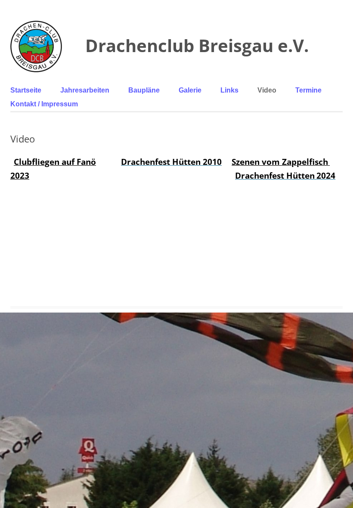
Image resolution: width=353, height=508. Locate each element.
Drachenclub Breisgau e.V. (197, 45)
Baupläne (144, 90)
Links (229, 90)
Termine (308, 90)
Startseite (25, 90)
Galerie (190, 90)
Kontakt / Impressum (44, 104)
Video (266, 90)
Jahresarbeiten (84, 90)
